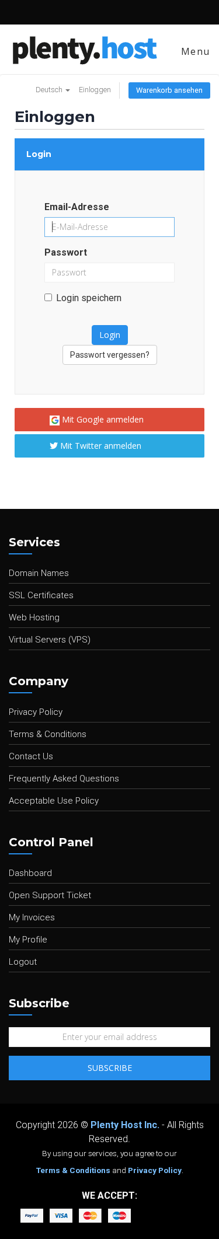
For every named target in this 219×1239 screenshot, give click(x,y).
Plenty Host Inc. (125, 1124)
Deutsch (50, 89)
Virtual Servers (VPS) (50, 639)
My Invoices (32, 917)
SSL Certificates (41, 595)
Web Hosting (34, 617)
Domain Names (39, 573)
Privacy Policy (35, 712)
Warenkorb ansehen (169, 90)
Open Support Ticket (50, 895)
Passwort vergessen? (110, 355)
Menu (194, 51)
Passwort (65, 252)
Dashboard (30, 873)
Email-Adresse (76, 206)
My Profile (28, 939)
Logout (23, 962)
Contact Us (31, 756)
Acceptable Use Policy (54, 800)
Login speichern (88, 297)
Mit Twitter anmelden (99, 445)
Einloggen (95, 89)
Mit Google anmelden (102, 419)
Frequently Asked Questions (64, 778)
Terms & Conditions (47, 734)
